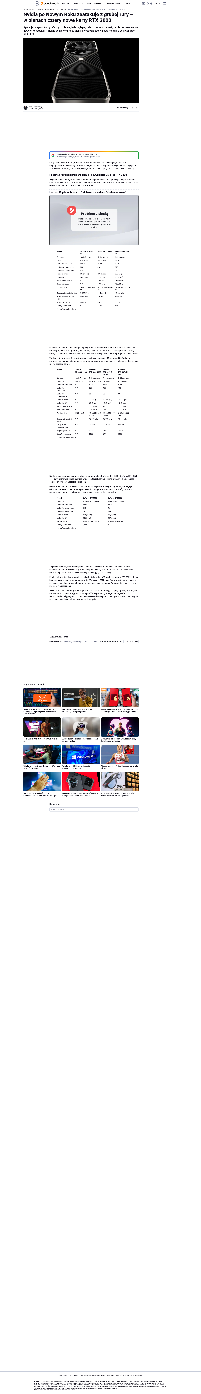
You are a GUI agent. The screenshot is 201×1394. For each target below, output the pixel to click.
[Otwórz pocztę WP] (143, 3)
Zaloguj (157, 3)
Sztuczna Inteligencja (113, 3)
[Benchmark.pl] (51, 3)
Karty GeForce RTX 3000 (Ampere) (65, 162)
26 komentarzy (122, 108)
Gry (127, 3)
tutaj (73, 1390)
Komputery (77, 3)
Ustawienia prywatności (132, 1376)
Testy (88, 3)
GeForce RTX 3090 (103, 347)
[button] (149, 3)
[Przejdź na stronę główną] (37, 5)
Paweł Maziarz (34, 107)
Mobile (65, 3)
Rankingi (97, 3)
